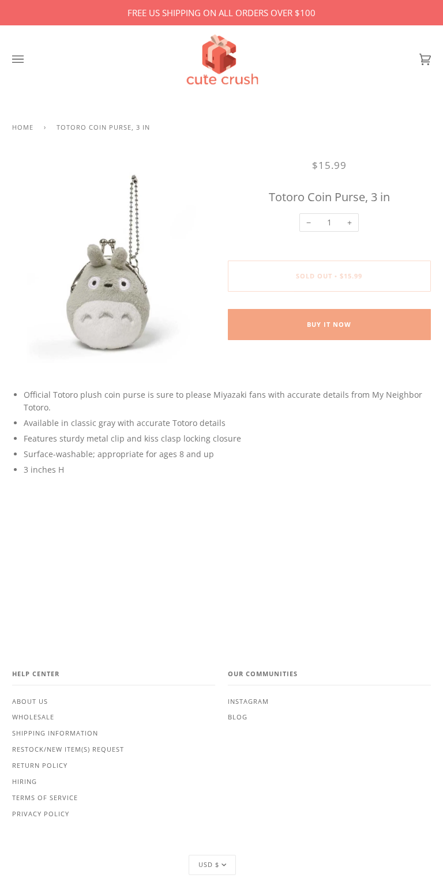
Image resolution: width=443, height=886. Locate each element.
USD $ (208, 865)
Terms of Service (45, 798)
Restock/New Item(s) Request (68, 749)
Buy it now (329, 325)
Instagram (248, 702)
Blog (237, 717)
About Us (30, 702)
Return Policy (39, 765)
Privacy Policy (40, 814)
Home (22, 127)
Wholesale (33, 717)
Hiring (24, 782)
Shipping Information (55, 733)
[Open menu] (29, 59)
